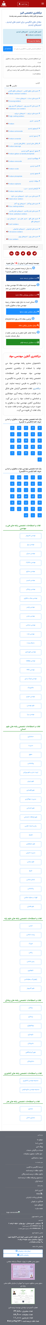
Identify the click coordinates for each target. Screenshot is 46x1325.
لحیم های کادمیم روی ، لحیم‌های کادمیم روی (24, 106)
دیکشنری (37, 388)
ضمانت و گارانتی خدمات (34, 1150)
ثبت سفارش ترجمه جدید (28, 278)
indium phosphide (15, 176)
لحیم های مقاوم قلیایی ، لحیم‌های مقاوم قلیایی (23, 91)
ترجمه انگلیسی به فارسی (35, 1167)
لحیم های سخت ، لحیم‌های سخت (27, 98)
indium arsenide (15, 138)
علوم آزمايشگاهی (31, 1052)
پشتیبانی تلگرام (24, 1255)
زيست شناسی (30, 934)
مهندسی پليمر (31, 607)
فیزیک (31, 943)
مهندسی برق (30, 544)
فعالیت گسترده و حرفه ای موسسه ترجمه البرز (23, 1307)
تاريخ (30, 870)
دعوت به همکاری (37, 1157)
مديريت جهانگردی (30, 799)
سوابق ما (40, 1139)
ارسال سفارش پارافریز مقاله (28, 325)
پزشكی (31, 1007)
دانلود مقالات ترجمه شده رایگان (32, 1174)
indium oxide (14, 168)
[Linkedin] (11, 253)
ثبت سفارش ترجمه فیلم (28, 342)
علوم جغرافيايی (30, 843)
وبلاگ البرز (39, 1146)
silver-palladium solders (18, 214)
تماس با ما (39, 1143)
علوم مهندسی (30, 705)
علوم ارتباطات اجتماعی (30, 817)
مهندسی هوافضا (30, 660)
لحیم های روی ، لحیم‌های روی (29, 236)
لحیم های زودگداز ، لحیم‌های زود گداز (26, 203)
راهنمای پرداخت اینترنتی (34, 1197)
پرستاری (30, 1016)
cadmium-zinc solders (17, 108)
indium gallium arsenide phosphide (21, 153)
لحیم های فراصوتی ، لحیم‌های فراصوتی (26, 229)
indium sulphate (15, 184)
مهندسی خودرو (30, 696)
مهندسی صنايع (30, 571)
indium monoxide (15, 161)
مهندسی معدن (30, 616)
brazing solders (15, 101)
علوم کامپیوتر (30, 988)
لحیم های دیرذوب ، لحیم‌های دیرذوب (26, 113)
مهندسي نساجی (30, 625)
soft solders (14, 224)
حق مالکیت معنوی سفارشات (32, 1153)
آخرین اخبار (39, 1190)
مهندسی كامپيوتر (30, 535)
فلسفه (30, 835)
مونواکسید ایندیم (33, 158)
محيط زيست (30, 643)
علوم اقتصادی (31, 790)
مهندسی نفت (30, 634)
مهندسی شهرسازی (30, 651)
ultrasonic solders (16, 231)
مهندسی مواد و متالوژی (30, 598)
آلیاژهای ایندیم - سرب (31, 188)
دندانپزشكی (30, 1061)
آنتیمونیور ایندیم (33, 128)
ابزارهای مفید (38, 1204)
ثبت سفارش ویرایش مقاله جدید (26, 294)
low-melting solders (16, 206)
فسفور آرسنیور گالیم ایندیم (30, 151)
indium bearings (15, 146)
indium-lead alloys (16, 191)
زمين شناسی (30, 961)
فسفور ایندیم (34, 173)
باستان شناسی (30, 879)
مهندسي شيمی (30, 580)
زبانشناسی (31, 888)
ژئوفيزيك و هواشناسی (30, 979)
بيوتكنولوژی (30, 1025)
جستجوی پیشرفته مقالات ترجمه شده (30, 1177)
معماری (30, 1108)
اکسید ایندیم (34, 166)
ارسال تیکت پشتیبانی (24, 1251)
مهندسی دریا (30, 714)
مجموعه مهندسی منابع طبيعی (30, 1089)
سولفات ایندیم (34, 181)
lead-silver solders (16, 199)
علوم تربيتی (30, 781)
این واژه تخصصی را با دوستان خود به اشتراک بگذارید (23, 246)
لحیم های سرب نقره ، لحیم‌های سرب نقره (25, 196)
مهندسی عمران (30, 553)
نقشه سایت (39, 1208)
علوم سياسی (30, 861)
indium (11, 123)
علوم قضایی (30, 906)
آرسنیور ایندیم (34, 136)
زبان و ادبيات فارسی (30, 826)
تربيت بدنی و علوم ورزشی (30, 772)
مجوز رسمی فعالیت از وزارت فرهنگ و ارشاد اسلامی (23, 1261)
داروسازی (30, 1034)
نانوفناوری (30, 970)
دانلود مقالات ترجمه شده (34, 1170)
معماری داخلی (30, 1117)
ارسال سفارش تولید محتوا (28, 311)
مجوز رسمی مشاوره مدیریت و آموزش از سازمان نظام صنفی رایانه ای (23, 1285)
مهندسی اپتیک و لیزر (31, 678)
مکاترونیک (30, 687)
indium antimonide (16, 131)
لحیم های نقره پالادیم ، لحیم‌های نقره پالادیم (24, 211)
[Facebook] (29, 253)
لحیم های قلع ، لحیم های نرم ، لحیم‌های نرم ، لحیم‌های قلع (23, 220)
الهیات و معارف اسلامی (30, 897)
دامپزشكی (31, 1043)
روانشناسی (31, 763)
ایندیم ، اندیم (34, 121)
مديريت (30, 745)
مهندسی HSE (31, 669)
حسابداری (31, 736)
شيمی (30, 925)
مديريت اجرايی (30, 852)
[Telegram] (34, 253)
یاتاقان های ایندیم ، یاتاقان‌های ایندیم (26, 143)
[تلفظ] (27, 35)
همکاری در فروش (37, 1201)
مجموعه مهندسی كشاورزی (30, 1080)
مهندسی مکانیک (30, 562)
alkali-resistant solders (18, 93)
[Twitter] (23, 253)
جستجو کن (7, 48)
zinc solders (13, 239)
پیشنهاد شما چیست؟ (34, 41)
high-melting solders (16, 116)
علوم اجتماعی (31, 808)
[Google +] (17, 253)
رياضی (31, 952)
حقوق (30, 754)
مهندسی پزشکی (30, 589)
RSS (38, 1193)
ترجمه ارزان (39, 1181)
